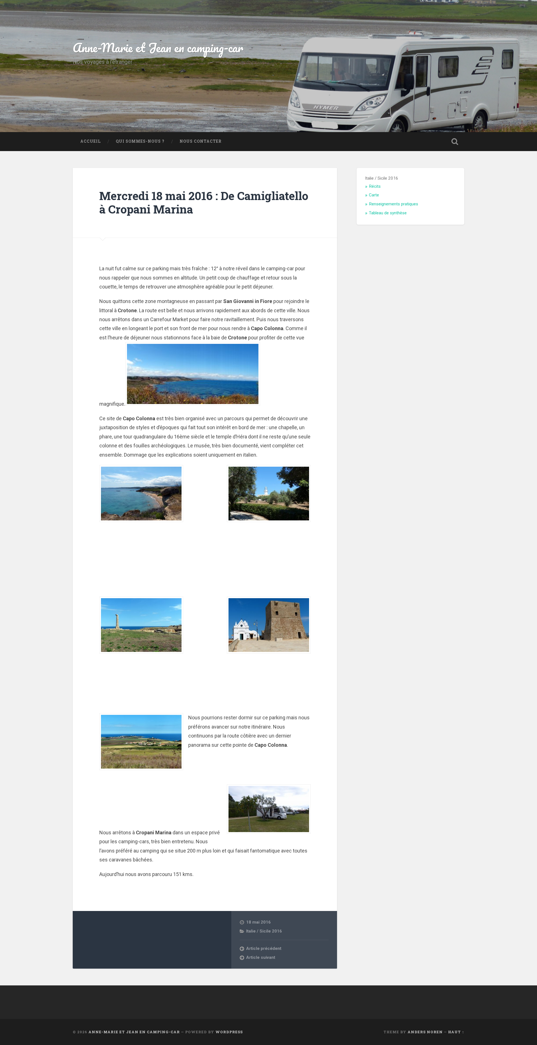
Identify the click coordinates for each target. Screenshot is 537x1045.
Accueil (90, 141)
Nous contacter (201, 141)
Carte (374, 195)
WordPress (229, 1032)
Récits (375, 186)
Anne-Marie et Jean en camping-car (158, 47)
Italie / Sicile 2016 (264, 931)
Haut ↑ (456, 1032)
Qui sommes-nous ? (140, 141)
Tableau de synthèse (388, 212)
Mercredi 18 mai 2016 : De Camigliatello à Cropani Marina (203, 202)
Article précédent (263, 948)
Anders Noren (425, 1032)
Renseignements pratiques (393, 203)
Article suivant (260, 957)
